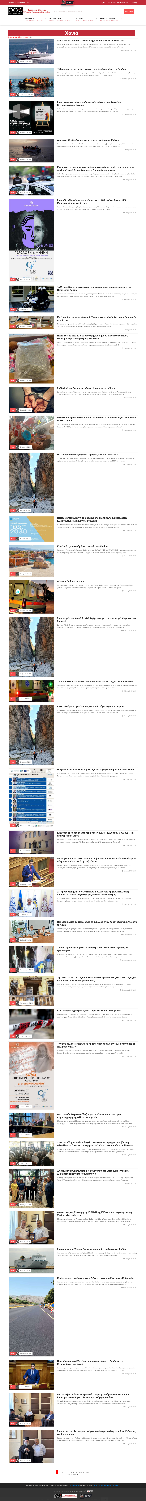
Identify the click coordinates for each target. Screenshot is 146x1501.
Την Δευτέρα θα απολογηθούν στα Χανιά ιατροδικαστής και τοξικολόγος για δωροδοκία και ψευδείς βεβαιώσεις (96, 979)
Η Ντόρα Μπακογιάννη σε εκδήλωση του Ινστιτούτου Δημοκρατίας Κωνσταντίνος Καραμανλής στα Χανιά (92, 519)
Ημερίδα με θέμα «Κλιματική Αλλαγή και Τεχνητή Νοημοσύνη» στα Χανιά (95, 769)
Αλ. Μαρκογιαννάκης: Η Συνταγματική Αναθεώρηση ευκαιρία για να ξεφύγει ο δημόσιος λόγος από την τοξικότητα (97, 860)
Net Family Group (74, 1485)
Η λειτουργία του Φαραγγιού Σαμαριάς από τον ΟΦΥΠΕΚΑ (87, 454)
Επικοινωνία (82, 1491)
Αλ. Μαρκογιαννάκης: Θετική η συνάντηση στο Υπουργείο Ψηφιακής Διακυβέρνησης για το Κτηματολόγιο (93, 1172)
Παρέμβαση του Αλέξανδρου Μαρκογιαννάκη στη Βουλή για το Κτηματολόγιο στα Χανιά (90, 1362)
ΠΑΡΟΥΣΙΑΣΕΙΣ (110, 19)
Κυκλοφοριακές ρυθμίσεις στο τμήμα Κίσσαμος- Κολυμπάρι (89, 1010)
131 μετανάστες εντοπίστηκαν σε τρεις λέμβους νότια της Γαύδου (91, 69)
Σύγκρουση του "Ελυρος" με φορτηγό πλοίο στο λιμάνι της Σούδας (92, 1249)
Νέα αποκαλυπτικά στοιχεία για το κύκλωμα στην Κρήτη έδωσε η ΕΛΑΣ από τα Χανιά (97, 923)
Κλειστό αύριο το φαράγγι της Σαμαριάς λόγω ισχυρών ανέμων (90, 706)
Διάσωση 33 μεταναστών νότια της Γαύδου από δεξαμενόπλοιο (90, 40)
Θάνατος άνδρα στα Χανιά (71, 581)
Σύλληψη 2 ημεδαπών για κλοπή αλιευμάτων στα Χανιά (86, 388)
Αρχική (103, 2)
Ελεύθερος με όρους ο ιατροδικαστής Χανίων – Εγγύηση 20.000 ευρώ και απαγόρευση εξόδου (95, 834)
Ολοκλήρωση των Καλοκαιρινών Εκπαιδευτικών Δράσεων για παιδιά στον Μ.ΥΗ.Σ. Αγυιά (96, 419)
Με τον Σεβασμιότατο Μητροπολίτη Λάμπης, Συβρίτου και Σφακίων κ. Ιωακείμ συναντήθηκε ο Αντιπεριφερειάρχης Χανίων (93, 1396)
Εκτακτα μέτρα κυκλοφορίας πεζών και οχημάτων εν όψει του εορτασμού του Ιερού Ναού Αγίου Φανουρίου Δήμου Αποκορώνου (95, 168)
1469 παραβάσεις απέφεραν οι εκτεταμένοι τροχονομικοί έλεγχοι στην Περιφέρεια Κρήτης (94, 288)
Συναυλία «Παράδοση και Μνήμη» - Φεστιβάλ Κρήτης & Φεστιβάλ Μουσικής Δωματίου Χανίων (91, 201)
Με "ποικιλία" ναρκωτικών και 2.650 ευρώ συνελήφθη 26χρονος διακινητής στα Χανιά (96, 318)
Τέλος (87, 1472)
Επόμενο (81, 1472)
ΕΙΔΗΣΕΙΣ (34, 19)
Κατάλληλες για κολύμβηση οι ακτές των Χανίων (82, 546)
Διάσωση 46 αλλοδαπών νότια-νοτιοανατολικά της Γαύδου (88, 140)
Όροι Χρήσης (74, 1491)
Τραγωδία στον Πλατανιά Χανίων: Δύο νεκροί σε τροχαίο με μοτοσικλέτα (95, 681)
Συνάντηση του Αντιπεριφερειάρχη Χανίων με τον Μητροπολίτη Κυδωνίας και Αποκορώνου (96, 1432)
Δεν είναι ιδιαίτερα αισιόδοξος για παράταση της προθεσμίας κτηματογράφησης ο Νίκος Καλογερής (89, 1115)
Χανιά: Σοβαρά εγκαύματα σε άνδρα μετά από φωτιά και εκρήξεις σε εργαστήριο (92, 949)
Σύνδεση (134, 2)
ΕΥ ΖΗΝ (85, 19)
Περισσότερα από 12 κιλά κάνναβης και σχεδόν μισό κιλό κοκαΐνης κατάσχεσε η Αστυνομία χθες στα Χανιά (92, 337)
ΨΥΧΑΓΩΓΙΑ (60, 19)
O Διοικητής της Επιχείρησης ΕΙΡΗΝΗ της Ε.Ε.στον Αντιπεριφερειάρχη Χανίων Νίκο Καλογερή (94, 1213)
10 (76, 1472)
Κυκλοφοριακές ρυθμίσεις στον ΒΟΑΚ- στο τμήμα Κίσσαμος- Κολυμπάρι (95, 1278)
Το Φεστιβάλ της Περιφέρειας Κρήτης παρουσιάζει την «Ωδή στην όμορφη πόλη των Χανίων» (96, 1045)
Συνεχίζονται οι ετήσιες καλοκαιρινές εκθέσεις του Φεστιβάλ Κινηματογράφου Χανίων (89, 103)
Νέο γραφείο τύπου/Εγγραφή (118, 2)
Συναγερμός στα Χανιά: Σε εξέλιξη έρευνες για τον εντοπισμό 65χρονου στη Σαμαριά (97, 619)
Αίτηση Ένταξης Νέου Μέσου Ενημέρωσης (107, 1485)
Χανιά (12, 61)
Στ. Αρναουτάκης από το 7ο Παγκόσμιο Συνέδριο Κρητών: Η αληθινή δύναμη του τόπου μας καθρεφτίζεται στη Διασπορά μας (93, 893)
